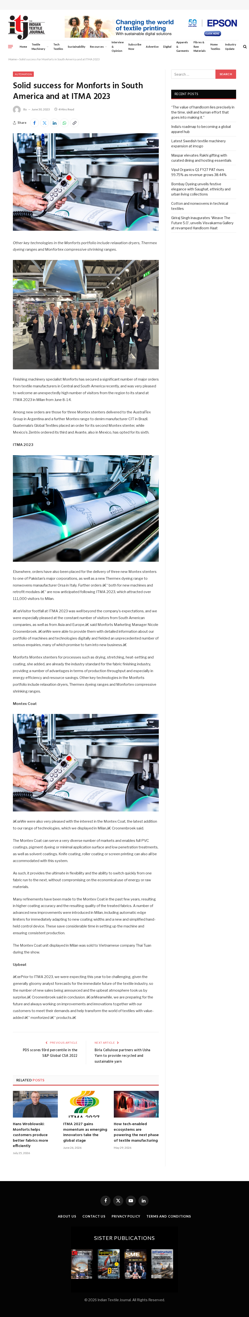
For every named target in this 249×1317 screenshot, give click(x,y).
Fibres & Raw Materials (200, 46)
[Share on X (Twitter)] (44, 122)
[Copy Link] (74, 122)
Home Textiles (215, 46)
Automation (23, 74)
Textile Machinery (38, 46)
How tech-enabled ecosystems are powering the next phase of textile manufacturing (136, 1132)
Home (23, 46)
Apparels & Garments (182, 46)
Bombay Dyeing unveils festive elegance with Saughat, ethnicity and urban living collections (201, 189)
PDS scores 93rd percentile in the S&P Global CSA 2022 (50, 1053)
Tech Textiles (58, 46)
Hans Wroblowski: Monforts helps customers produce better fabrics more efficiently (30, 1135)
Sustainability (76, 46)
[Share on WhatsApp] (64, 122)
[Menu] (10, 46)
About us (67, 1216)
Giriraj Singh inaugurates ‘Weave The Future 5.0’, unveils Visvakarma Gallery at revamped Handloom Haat (202, 223)
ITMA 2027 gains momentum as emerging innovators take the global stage (85, 1132)
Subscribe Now (135, 46)
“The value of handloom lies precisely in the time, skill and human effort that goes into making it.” (202, 112)
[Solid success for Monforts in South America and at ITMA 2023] (86, 229)
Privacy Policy (126, 1216)
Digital (167, 46)
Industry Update (230, 46)
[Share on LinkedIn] (54, 122)
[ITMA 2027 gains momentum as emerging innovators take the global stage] (85, 1104)
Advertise (152, 46)
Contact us (94, 1216)
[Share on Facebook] (34, 122)
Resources (97, 46)
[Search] (244, 46)
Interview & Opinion (118, 46)
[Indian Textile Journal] (26, 27)
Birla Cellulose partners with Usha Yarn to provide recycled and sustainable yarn (122, 1056)
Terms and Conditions (168, 1216)
